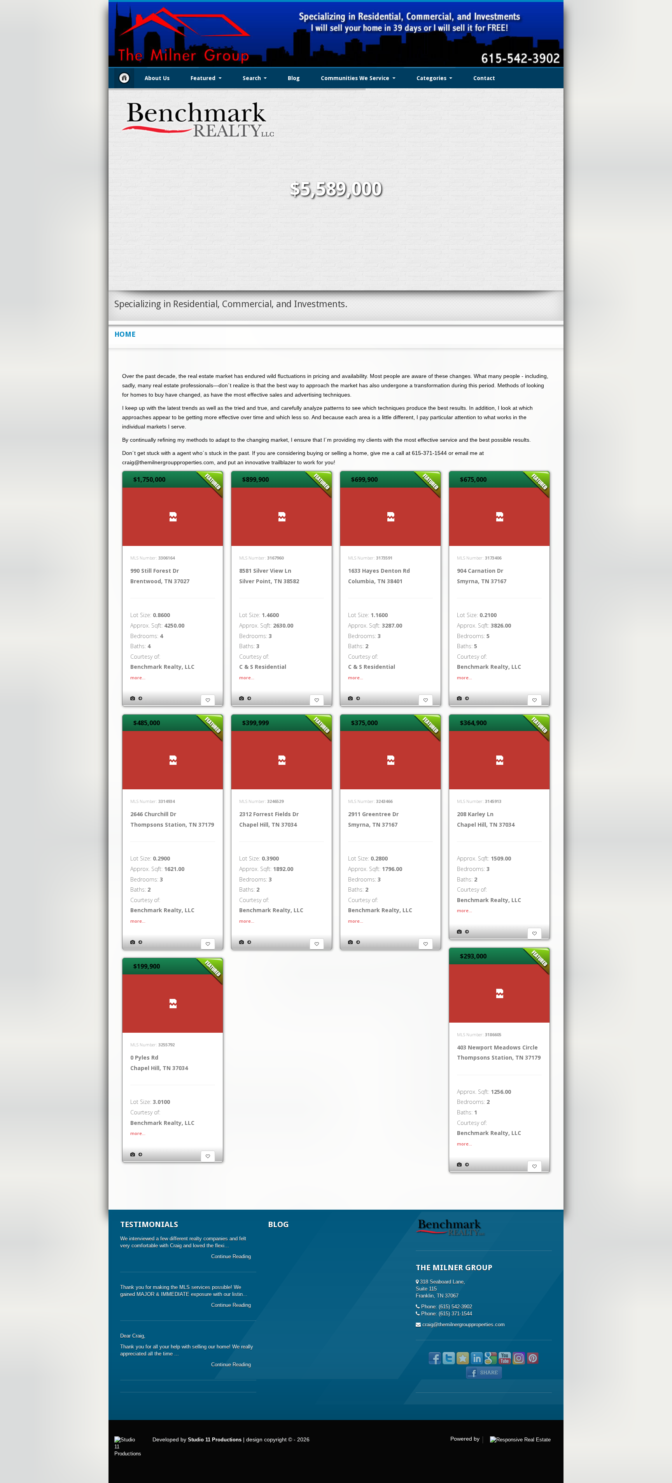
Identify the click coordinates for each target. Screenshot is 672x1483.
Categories (432, 78)
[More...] (140, 698)
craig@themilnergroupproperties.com (463, 1324)
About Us (157, 78)
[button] (208, 700)
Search (252, 78)
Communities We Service (356, 78)
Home (124, 78)
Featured (204, 78)
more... (137, 677)
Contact (484, 78)
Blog (294, 78)
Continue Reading (231, 1256)
